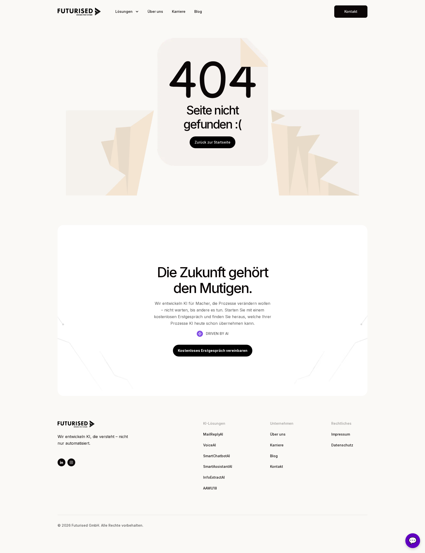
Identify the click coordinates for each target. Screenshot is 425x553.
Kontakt (276, 466)
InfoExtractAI (214, 477)
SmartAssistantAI (217, 466)
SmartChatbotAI (216, 456)
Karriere (178, 11)
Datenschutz (342, 445)
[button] (127, 12)
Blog (198, 11)
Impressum (340, 434)
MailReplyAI (213, 434)
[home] (79, 12)
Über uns (155, 11)
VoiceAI (209, 445)
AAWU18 (210, 488)
